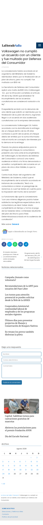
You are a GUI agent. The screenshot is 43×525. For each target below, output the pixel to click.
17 (3, 470)
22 (32, 470)
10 (3, 466)
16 (37, 466)
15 (31, 466)
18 (9, 470)
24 (3, 474)
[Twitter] (9, 244)
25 (9, 474)
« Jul (3, 484)
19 (14, 470)
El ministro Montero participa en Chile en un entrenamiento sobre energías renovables (10, 256)
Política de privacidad (10, 517)
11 (8, 466)
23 (37, 470)
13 (20, 466)
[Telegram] (26, 244)
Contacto (5, 514)
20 (20, 470)
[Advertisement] (21, 21)
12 (14, 466)
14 (25, 466)
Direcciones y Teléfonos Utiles (12, 512)
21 (25, 470)
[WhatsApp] (15, 244)
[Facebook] (4, 244)
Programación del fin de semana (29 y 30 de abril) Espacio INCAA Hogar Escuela (32, 256)
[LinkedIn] (20, 244)
